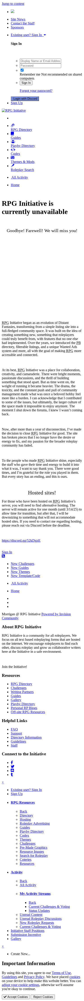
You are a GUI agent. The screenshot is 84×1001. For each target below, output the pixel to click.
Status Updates (39, 910)
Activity (17, 872)
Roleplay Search (22, 170)
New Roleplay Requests (37, 923)
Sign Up (17, 103)
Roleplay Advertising (35, 823)
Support (16, 733)
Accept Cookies (17, 997)
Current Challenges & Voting (49, 906)
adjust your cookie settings (20, 985)
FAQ (14, 729)
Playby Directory (23, 146)
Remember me (30, 74)
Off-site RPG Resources (28, 712)
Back (23, 811)
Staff (14, 745)
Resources (27, 863)
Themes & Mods (22, 162)
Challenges (18, 688)
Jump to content (13, 4)
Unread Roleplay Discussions (41, 919)
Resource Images (32, 851)
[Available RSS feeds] (3, 556)
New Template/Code (25, 576)
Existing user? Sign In (27, 35)
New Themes (20, 572)
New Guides (20, 568)
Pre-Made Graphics (33, 847)
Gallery (16, 700)
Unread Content (31, 915)
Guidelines (18, 741)
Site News (18, 19)
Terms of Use (61, 973)
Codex (15, 154)
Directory (26, 815)
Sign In (26, 82)
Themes (25, 839)
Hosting (25, 819)
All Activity (28, 885)
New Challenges (22, 564)
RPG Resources (23, 802)
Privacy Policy (34, 977)
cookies (74, 977)
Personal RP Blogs (24, 708)
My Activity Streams (35, 894)
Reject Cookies (42, 997)
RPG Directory (21, 130)
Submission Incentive (26, 935)
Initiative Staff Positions (27, 931)
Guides (16, 138)
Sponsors (17, 27)
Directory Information (26, 737)
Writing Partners (22, 692)
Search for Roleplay (34, 855)
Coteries (25, 859)
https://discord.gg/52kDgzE (21, 540)
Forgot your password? (36, 91)
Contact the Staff (22, 23)
